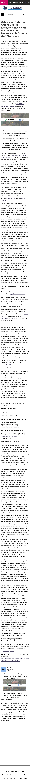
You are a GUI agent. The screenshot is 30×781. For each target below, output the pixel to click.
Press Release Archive (17, 771)
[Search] (20, 14)
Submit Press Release (8, 775)
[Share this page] (28, 14)
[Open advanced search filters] (23, 14)
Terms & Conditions (22, 775)
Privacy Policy (23, 778)
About (8, 771)
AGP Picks (4, 2)
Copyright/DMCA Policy (10, 778)
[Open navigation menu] (2, 14)
